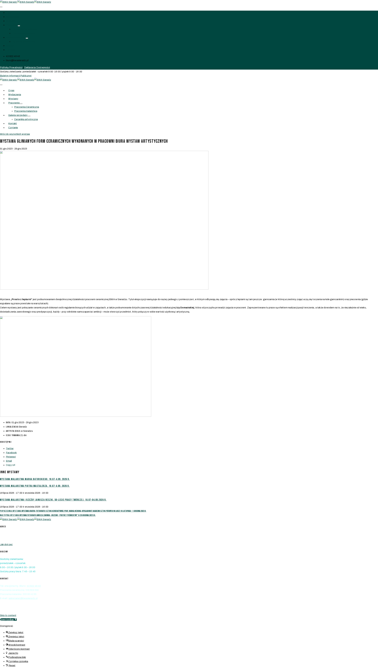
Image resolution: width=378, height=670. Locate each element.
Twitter (10, 448)
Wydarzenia (12, 16)
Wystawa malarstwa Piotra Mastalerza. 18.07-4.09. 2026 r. (35, 486)
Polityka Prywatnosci (11, 609)
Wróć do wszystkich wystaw (15, 134)
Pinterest (11, 457)
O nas (9, 12)
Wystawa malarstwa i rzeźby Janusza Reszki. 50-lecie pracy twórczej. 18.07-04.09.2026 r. (53, 500)
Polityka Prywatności (11, 67)
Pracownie (12, 25)
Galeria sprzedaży (16, 37)
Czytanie (11, 49)
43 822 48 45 (34, 586)
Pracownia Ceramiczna (24, 29)
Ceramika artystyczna (23, 41)
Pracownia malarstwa (23, 33)
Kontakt (10, 45)
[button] (15, 75)
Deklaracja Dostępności (37, 67)
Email (9, 461)
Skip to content (8, 615)
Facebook (11, 452)
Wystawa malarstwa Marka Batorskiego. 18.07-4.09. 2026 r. (35, 479)
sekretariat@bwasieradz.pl (23, 598)
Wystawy (11, 21)
